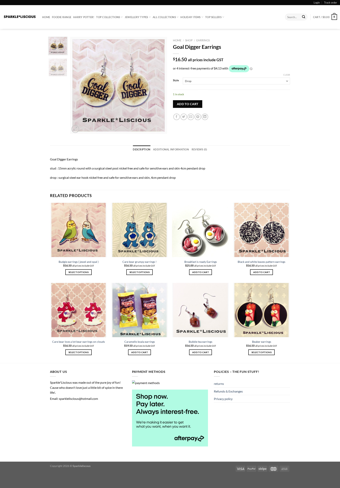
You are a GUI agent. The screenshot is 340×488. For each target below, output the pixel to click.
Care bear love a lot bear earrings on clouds (78, 341)
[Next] (160, 85)
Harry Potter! (83, 17)
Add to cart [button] (200, 272)
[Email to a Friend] (191, 117)
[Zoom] (75, 129)
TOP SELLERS (213, 17)
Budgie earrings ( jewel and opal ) (79, 261)
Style (176, 80)
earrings (203, 40)
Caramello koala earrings (139, 341)
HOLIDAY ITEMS (190, 17)
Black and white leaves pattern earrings (261, 261)
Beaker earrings (261, 341)
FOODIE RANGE (61, 17)
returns (219, 383)
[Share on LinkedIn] (205, 117)
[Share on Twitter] (183, 117)
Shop (189, 40)
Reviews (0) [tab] (199, 149)
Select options (78, 272)
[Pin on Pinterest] (198, 117)
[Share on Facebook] (176, 117)
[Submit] (303, 17)
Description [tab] (141, 149)
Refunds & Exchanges (228, 391)
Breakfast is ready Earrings (200, 261)
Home (46, 17)
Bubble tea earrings (200, 341)
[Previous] (76, 85)
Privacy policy (223, 399)
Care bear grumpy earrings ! (139, 261)
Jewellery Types (136, 17)
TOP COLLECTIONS (108, 17)
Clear (286, 74)
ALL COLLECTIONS (164, 17)
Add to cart (188, 104)
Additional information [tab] (171, 149)
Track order (330, 2)
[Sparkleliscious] (19, 17)
